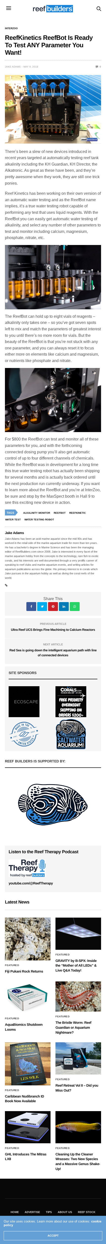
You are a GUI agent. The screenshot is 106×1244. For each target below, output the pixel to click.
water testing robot (39, 519)
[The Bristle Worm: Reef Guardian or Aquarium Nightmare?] (78, 996)
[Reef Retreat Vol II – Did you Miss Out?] (78, 1058)
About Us (65, 1212)
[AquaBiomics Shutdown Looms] (28, 997)
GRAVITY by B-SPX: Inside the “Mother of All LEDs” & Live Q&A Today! (76, 965)
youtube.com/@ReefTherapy (31, 883)
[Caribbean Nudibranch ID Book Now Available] (28, 1063)
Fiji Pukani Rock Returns (24, 971)
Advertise (32, 1212)
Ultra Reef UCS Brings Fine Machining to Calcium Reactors (53, 630)
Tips (49, 1212)
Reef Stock (86, 1212)
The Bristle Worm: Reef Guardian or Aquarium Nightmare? (73, 1027)
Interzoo (11, 28)
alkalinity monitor (36, 513)
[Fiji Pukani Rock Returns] (28, 939)
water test (13, 519)
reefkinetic (77, 513)
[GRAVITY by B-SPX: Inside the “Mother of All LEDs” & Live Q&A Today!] (78, 934)
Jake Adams (13, 66)
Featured (12, 965)
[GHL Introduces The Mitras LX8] (28, 1127)
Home (15, 1212)
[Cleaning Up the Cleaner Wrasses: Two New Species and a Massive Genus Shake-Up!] (78, 1127)
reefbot (60, 513)
